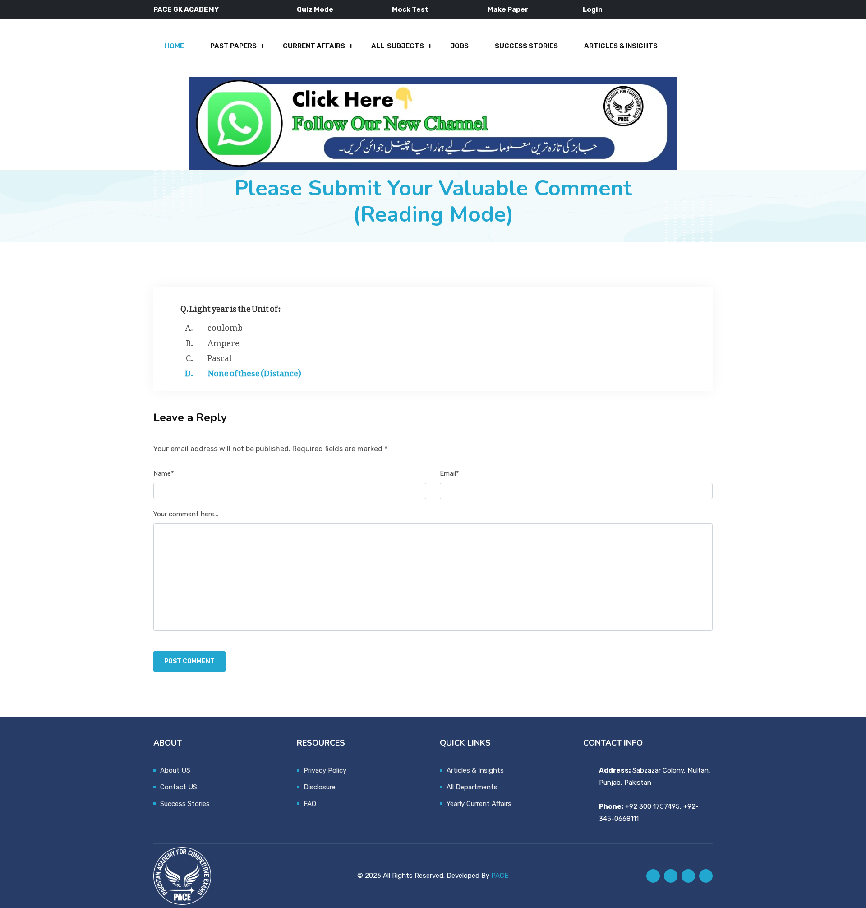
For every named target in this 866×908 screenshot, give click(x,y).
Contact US (178, 787)
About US (175, 770)
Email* (449, 473)
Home (174, 46)
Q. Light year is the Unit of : (230, 306)
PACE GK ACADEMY (186, 9)
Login (593, 9)
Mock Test (410, 9)
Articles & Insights (621, 46)
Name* (163, 473)
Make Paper (508, 9)
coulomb (225, 326)
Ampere (223, 341)
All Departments (472, 787)
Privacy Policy (325, 770)
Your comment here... (185, 514)
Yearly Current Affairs (479, 804)
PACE (499, 875)
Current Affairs (314, 46)
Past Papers (233, 46)
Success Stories (526, 46)
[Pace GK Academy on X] (670, 876)
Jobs (459, 46)
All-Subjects (397, 46)
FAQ (310, 804)
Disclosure (320, 787)
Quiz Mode (315, 9)
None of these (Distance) (254, 371)
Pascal (219, 356)
